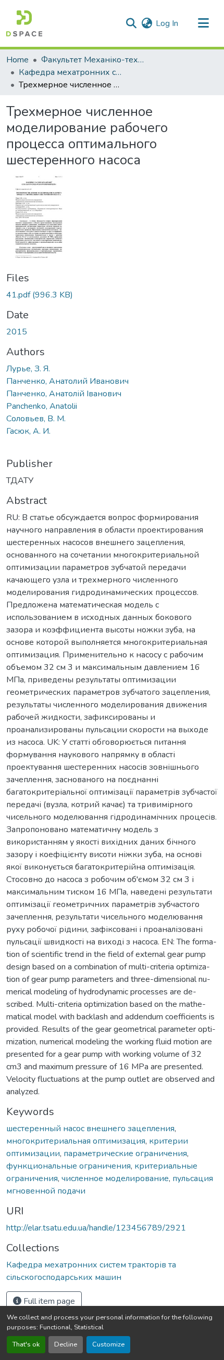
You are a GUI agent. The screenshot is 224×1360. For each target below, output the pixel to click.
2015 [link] (16, 332)
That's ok (26, 1344)
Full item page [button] (48, 1301)
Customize (108, 1344)
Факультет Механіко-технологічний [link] (93, 60)
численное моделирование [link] (115, 1178)
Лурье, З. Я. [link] (28, 368)
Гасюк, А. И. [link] (28, 431)
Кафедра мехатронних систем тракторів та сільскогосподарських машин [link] (71, 72)
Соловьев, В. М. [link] (36, 418)
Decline (65, 1344)
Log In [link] (167, 23)
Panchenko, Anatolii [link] (41, 406)
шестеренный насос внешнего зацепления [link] (90, 1128)
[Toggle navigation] (203, 23)
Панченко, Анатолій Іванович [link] (63, 393)
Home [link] (17, 60)
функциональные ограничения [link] (68, 1166)
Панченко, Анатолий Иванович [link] (67, 381)
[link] (112, 295)
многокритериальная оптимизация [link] (75, 1141)
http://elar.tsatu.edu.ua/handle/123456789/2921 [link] (96, 1228)
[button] (24, 23)
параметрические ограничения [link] (125, 1153)
